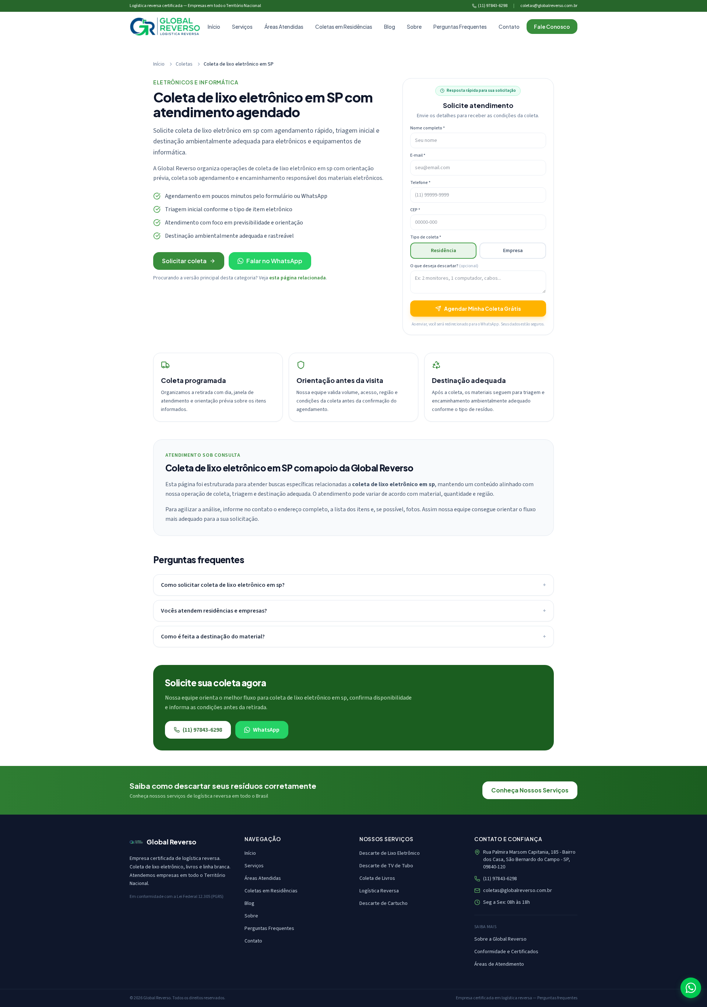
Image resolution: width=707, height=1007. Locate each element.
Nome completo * (427, 128)
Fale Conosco (552, 26)
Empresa (513, 250)
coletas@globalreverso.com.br (548, 6)
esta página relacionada (297, 278)
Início (214, 26)
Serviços (242, 26)
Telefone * (420, 183)
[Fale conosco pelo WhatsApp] (690, 988)
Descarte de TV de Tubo (386, 866)
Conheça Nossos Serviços (530, 790)
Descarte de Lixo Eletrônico (389, 853)
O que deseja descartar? (444, 266)
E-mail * (417, 155)
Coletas (184, 64)
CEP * (415, 210)
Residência (443, 250)
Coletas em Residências (343, 26)
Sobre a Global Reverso (500, 939)
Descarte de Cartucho (383, 903)
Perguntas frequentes (557, 998)
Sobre (414, 26)
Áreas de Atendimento (499, 964)
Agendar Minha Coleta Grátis (482, 308)
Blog (389, 26)
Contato (509, 26)
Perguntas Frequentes (460, 26)
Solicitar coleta (184, 261)
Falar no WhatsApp (274, 261)
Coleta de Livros (377, 878)
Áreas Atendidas (283, 26)
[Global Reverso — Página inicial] (165, 26)
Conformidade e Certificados (506, 951)
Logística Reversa (379, 891)
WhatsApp (266, 730)
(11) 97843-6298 (492, 6)
